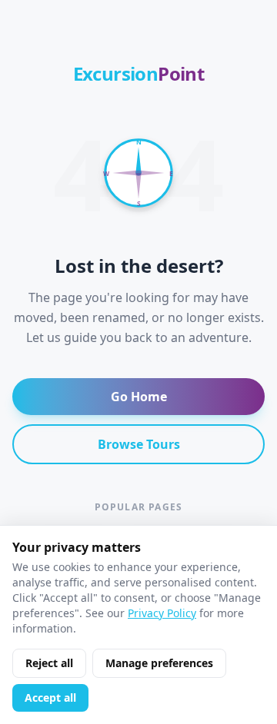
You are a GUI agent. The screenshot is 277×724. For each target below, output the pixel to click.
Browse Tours (139, 444)
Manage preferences (159, 663)
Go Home (139, 396)
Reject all (49, 663)
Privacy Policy (162, 613)
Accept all (50, 697)
